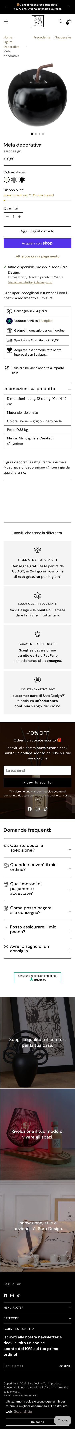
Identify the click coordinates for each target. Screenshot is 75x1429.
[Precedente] (6, 7)
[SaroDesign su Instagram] (37, 810)
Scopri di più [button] (23, 1411)
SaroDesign (35, 1383)
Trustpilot (46, 321)
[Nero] (22, 180)
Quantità (11, 208)
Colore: (15, 172)
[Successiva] (69, 7)
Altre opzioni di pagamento (37, 256)
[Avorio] (7, 180)
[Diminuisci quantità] (19, 217)
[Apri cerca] (61, 21)
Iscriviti (65, 1366)
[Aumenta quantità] (7, 217)
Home (8, 37)
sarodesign (12, 151)
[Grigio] (14, 180)
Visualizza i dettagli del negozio (30, 282)
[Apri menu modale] (6, 21)
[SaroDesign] (38, 21)
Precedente (41, 37)
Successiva (63, 37)
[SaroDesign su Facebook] (29, 810)
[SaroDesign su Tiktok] (45, 810)
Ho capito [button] (37, 1421)
